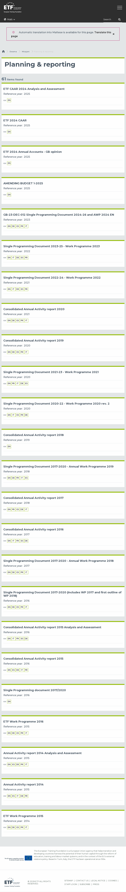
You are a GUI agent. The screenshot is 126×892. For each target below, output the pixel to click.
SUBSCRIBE (85, 884)
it (26, 226)
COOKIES (112, 880)
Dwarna (13, 52)
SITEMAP (68, 880)
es (18, 226)
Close (113, 34)
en (9, 100)
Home (4, 52)
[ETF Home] (63, 9)
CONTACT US (82, 880)
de (13, 226)
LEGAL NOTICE (98, 880)
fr (22, 226)
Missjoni (26, 52)
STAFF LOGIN (70, 884)
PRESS (96, 884)
